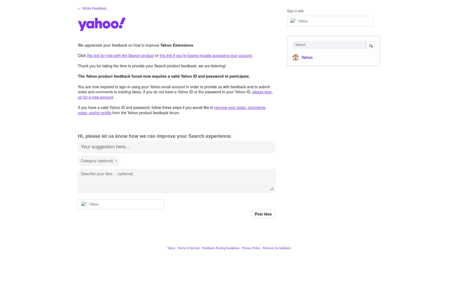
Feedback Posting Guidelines (221, 248)
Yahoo (307, 57)
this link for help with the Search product (120, 55)
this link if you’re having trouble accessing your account (206, 55)
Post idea (263, 214)
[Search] (370, 45)
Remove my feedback (277, 248)
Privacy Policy (251, 248)
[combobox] (330, 45)
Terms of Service (189, 248)
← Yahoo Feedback (92, 8)
